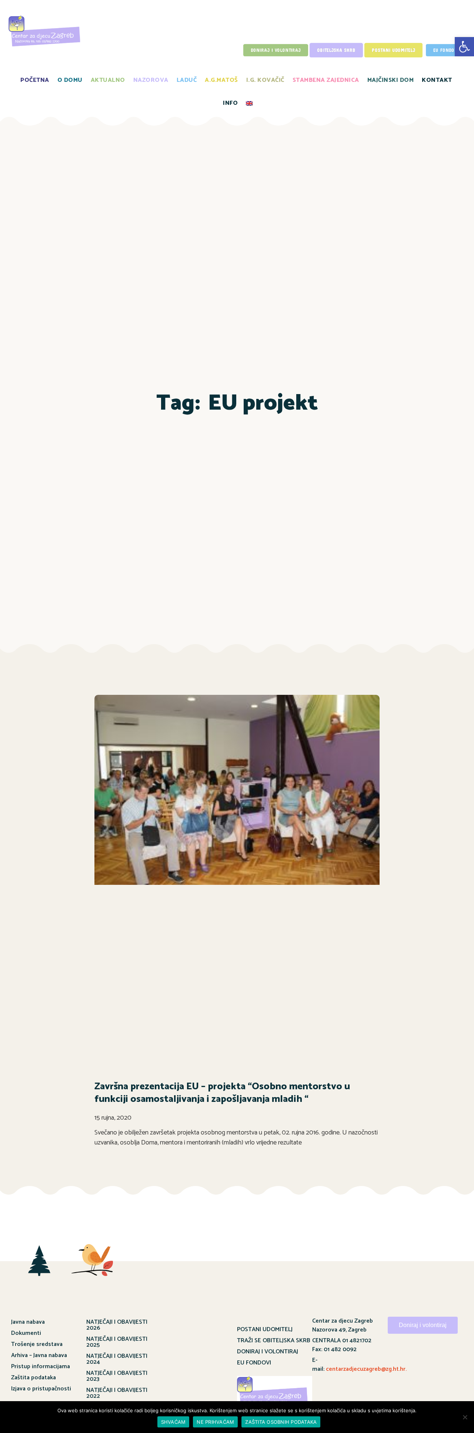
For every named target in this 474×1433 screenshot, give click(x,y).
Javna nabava (28, 1322)
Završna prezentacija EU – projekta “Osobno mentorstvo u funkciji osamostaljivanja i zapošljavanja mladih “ (222, 1093)
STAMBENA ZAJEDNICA (326, 80)
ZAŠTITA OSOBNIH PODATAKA (281, 1422)
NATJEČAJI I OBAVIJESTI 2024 (116, 1359)
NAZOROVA (150, 80)
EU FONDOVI (254, 1363)
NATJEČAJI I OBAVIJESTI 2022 (116, 1393)
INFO (230, 103)
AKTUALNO (108, 80)
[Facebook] (412, 1358)
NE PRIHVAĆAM (215, 1422)
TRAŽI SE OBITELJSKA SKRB (273, 1341)
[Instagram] (453, 1358)
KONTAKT (437, 80)
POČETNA (34, 80)
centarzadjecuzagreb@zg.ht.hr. (366, 1369)
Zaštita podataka (33, 1378)
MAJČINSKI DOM (390, 80)
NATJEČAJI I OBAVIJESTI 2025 (116, 1342)
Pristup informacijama (40, 1367)
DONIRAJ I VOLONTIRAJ (267, 1352)
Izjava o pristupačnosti (41, 1389)
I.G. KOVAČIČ (265, 80)
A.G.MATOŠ (221, 80)
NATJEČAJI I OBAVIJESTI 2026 (116, 1325)
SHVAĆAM (173, 1422)
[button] (464, 46)
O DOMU (70, 80)
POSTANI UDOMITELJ (265, 1329)
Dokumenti (26, 1333)
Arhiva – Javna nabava (39, 1355)
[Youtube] (433, 1358)
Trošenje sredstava (37, 1344)
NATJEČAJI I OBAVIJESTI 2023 (116, 1376)
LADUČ (187, 80)
